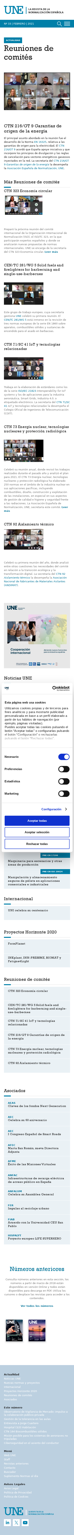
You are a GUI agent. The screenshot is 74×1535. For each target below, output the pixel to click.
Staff (7, 1459)
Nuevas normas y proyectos (22, 1382)
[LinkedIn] (7, 1522)
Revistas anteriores (16, 1463)
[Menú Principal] (67, 24)
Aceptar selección (37, 832)
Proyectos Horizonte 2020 (20, 1391)
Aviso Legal (11, 1488)
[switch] (63, 769)
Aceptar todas (37, 820)
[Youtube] (25, 1522)
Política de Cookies (16, 1496)
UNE (18, 316)
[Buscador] (59, 24)
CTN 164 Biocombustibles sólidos (25, 1431)
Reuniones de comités (18, 1395)
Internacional (12, 1386)
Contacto (9, 1467)
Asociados (10, 1399)
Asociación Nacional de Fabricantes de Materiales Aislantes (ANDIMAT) (35, 581)
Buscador (10, 1471)
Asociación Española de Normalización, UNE (35, 168)
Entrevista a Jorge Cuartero (21, 1423)
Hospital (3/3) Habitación (20, 1427)
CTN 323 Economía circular (28, 191)
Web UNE (10, 1455)
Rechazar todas (37, 844)
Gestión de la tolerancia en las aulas (27, 1419)
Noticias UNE (12, 1378)
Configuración (51, 809)
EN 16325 (40, 141)
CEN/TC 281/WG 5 (15, 319)
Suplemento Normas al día (21, 1476)
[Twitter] (16, 1522)
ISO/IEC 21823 (27, 390)
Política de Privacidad (18, 1492)
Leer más (51, 251)
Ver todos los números (37, 1305)
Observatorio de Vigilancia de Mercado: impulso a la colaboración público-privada (36, 1413)
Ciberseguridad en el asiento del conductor (31, 1443)
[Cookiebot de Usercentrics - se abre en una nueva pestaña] (52, 688)
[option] (37, 635)
